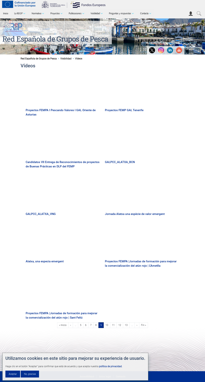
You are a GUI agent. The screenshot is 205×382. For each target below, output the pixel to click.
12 (120, 325)
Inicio (5, 13)
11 (114, 325)
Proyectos (55, 13)
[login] (190, 13)
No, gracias (30, 374)
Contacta (144, 13)
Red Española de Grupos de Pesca (55, 38)
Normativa (36, 13)
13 (127, 325)
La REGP (18, 13)
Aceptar (13, 374)
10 (107, 325)
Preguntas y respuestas (120, 13)
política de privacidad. (110, 366)
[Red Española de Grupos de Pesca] (14, 27)
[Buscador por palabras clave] (199, 13)
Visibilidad (95, 13)
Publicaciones (75, 13)
